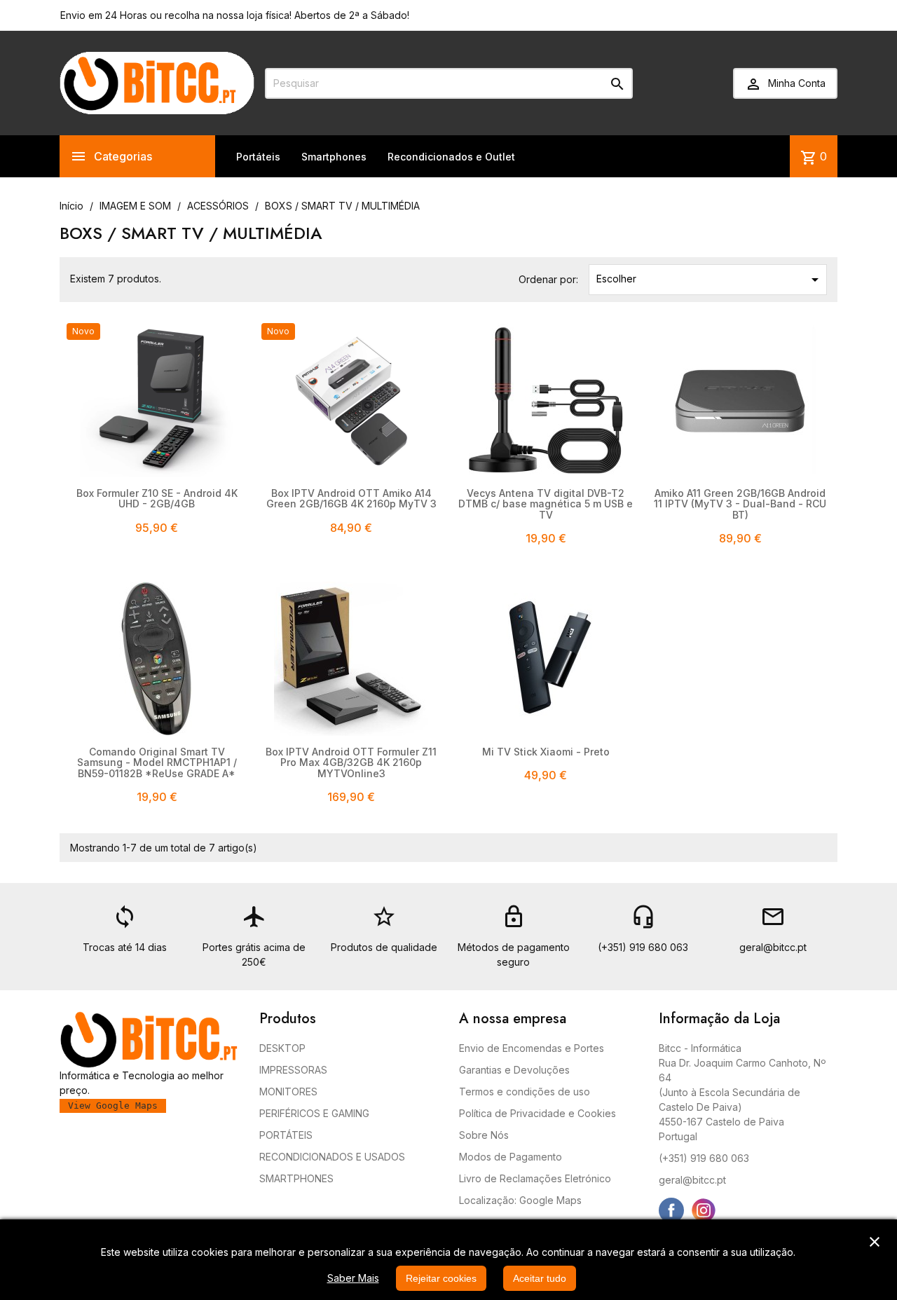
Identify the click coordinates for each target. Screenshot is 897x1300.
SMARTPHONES (296, 1178)
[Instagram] (703, 1210)
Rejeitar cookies (441, 1278)
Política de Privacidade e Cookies (537, 1113)
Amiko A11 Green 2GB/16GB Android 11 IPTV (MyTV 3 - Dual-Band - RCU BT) (740, 504)
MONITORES (288, 1091)
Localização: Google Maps (520, 1200)
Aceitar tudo (539, 1278)
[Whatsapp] (735, 1210)
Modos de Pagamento (510, 1157)
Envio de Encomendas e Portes (531, 1048)
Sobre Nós (484, 1135)
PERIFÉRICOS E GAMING (314, 1113)
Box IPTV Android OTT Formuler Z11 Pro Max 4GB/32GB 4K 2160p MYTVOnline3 (351, 762)
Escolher (709, 279)
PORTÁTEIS (286, 1135)
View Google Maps (113, 1105)
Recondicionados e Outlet (451, 157)
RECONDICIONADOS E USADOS (332, 1157)
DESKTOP (282, 1048)
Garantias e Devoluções (514, 1070)
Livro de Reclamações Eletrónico (535, 1178)
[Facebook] (671, 1210)
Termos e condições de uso (524, 1091)
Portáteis (258, 157)
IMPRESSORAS (293, 1070)
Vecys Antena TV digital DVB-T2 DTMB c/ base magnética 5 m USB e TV (545, 504)
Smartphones (334, 157)
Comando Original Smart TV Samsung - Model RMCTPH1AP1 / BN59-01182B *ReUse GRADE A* (157, 762)
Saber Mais (353, 1278)
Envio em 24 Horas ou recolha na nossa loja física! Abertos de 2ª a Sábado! (234, 15)
